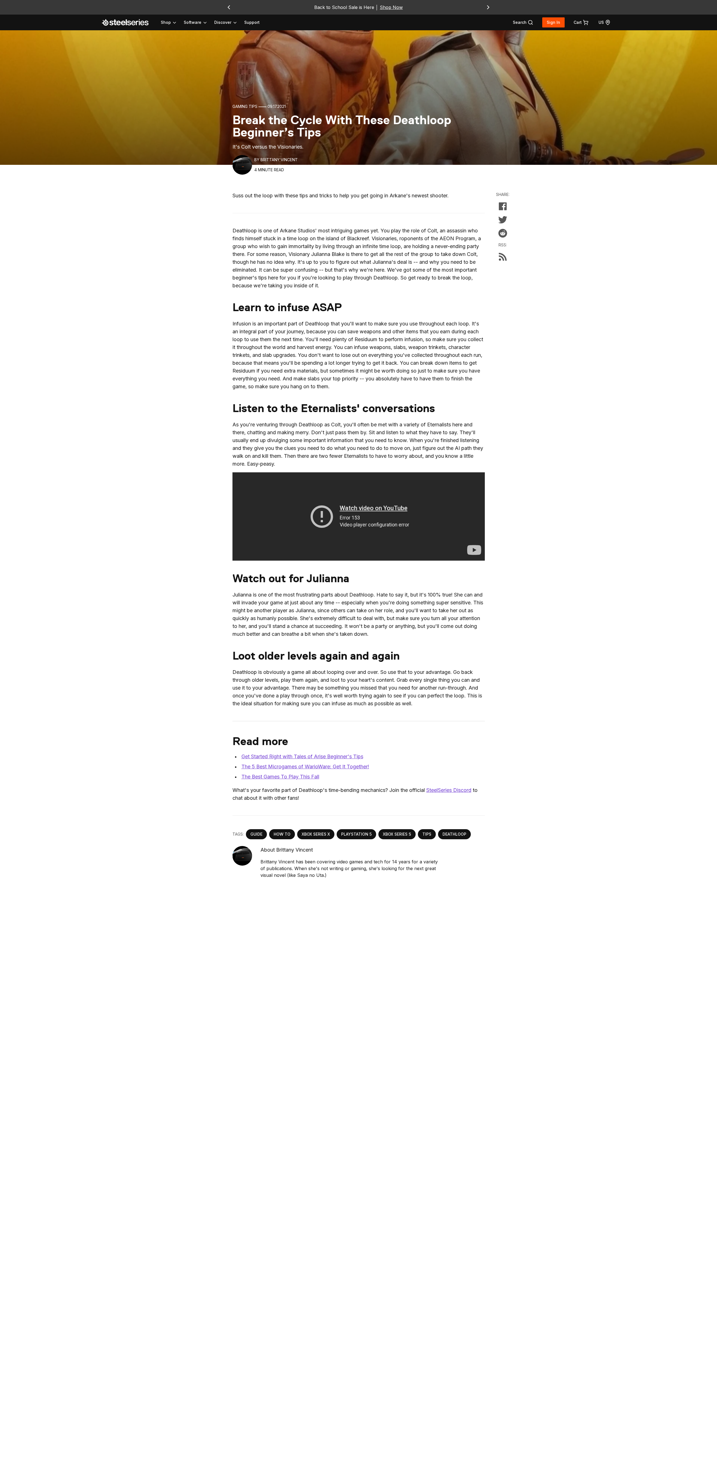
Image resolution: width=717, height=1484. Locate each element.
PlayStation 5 (356, 834)
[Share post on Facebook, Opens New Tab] (502, 206)
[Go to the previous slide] (228, 7)
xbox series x (316, 834)
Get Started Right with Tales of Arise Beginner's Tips (302, 756)
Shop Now (391, 7)
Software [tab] (192, 22)
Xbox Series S (397, 834)
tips (426, 834)
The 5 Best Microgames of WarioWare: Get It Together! (305, 766)
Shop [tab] (166, 22)
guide (256, 834)
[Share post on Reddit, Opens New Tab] (502, 233)
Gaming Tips (244, 106)
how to (282, 834)
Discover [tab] (222, 22)
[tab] (523, 22)
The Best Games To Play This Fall (280, 777)
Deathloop (454, 834)
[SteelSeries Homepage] (128, 22)
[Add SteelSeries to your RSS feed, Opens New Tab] (502, 256)
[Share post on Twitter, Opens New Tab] (502, 219)
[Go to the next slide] (488, 7)
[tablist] (199, 22)
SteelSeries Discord (448, 790)
